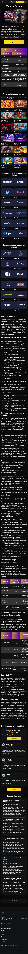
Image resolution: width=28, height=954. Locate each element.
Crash (16, 97)
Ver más (14, 789)
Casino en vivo (10, 98)
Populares (3, 97)
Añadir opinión (14, 738)
